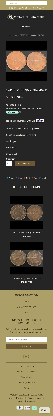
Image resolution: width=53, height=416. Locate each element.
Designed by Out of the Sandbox (30, 398)
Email (44, 178)
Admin (26, 388)
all (16, 35)
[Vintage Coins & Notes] (26, 18)
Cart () (25, 8)
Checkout (38, 8)
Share (20, 178)
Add (35, 178)
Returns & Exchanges (26, 371)
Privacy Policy (26, 377)
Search (26, 301)
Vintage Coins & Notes (25, 395)
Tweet (11, 178)
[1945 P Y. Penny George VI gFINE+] (26, 61)
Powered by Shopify (26, 401)
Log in (13, 8)
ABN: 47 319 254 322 (26, 307)
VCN (26, 312)
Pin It (28, 178)
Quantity (10, 159)
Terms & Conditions (26, 366)
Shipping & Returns (26, 382)
